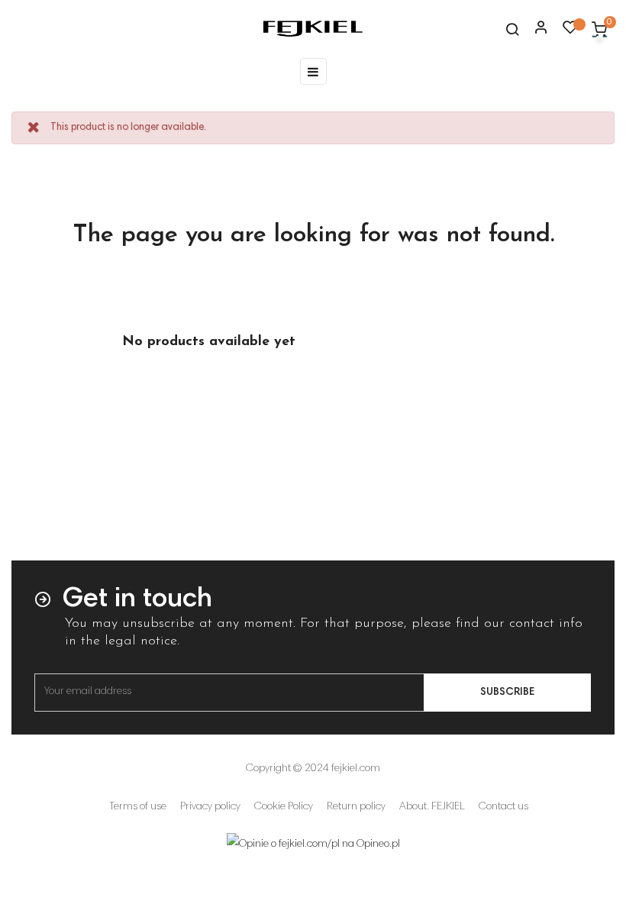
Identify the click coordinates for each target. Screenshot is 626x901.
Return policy (356, 807)
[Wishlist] (570, 31)
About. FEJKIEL (432, 807)
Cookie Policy (283, 807)
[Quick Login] (534, 29)
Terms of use (137, 807)
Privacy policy (210, 807)
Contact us (503, 807)
